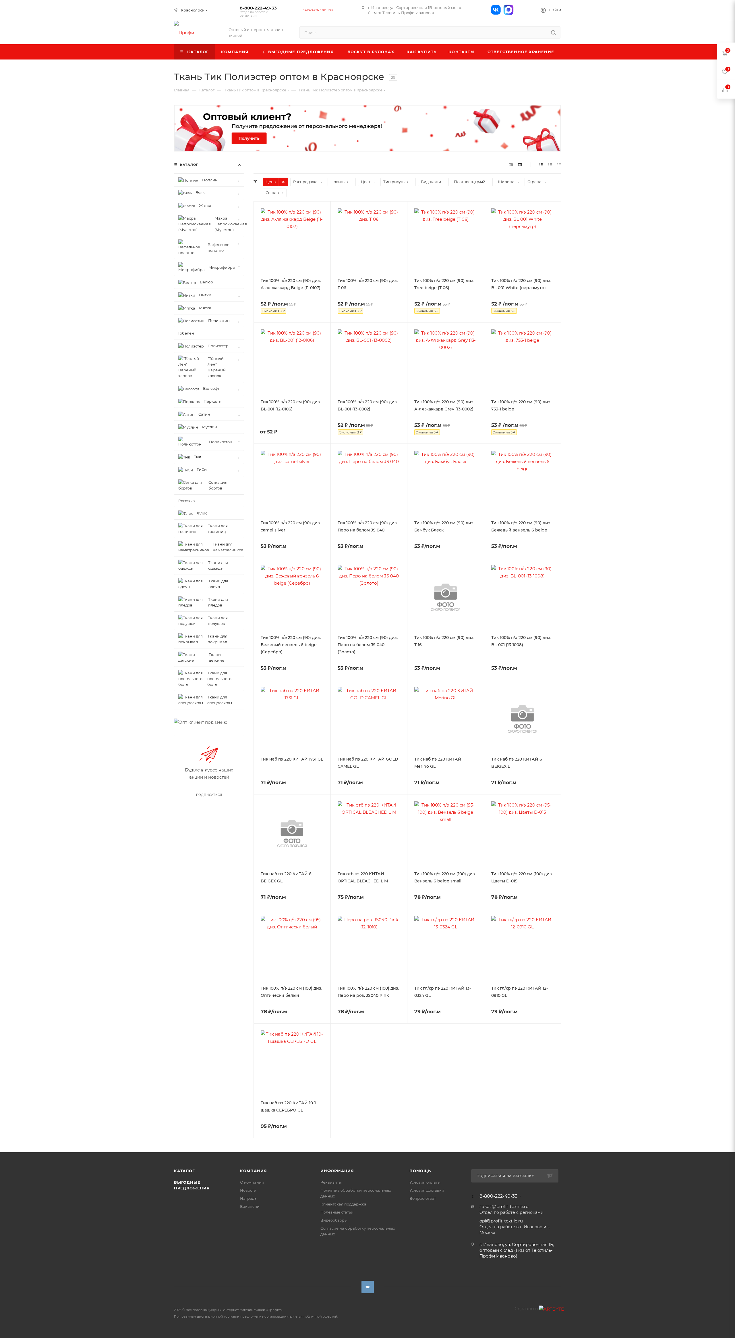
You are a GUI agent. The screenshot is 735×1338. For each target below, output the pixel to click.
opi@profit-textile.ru (501, 1221)
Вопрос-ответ (422, 1198)
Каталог (184, 1170)
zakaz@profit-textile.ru (504, 1206)
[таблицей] (559, 164)
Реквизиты (331, 1182)
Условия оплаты (424, 1182)
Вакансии (250, 1206)
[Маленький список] (511, 164)
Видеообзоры (333, 1220)
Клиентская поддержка (343, 1204)
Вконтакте (367, 1287)
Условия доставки (426, 1190)
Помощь (420, 1170)
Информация (337, 1170)
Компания (253, 1170)
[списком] (550, 164)
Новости (248, 1190)
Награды (248, 1198)
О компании (252, 1182)
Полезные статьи (336, 1212)
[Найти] (553, 32)
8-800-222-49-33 (258, 11)
